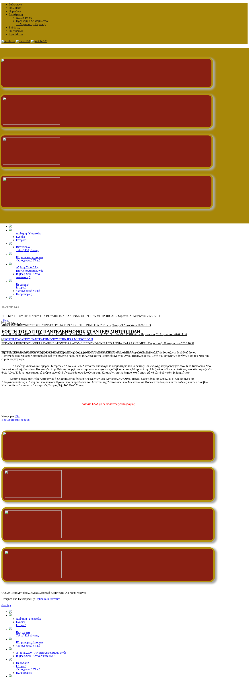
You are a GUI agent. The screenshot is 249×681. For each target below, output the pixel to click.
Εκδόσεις (14, 27)
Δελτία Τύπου (24, 17)
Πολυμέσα (15, 7)
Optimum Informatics (48, 598)
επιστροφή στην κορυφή (15, 419)
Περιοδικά (15, 11)
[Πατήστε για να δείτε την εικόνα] (47, 339)
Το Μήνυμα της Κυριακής (31, 24)
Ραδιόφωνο (15, 4)
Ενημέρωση (16, 14)
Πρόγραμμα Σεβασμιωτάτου (32, 20)
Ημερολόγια (16, 30)
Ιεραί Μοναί (16, 34)
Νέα (5, 320)
